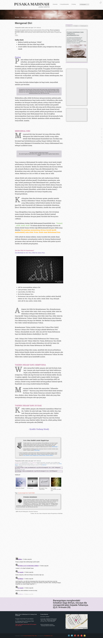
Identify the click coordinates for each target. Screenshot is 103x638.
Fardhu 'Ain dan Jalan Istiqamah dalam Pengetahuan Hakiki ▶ (46, 513)
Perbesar (76, 629)
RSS (85, 635)
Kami (69, 25)
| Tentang (73, 4)
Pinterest (78, 635)
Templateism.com (48, 635)
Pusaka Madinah (31, 4)
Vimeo (81, 635)
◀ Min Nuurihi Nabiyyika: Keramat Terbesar (27, 511)
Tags (76, 25)
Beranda (17, 17)
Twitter (72, 635)
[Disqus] (38, 536)
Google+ (75, 635)
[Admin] (44, 464)
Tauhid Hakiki (24, 17)
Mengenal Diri (18, 462)
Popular (83, 25)
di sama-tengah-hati (23, 492)
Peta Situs (34, 635)
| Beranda (55, 4)
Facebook (69, 635)
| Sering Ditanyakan (64, 4)
